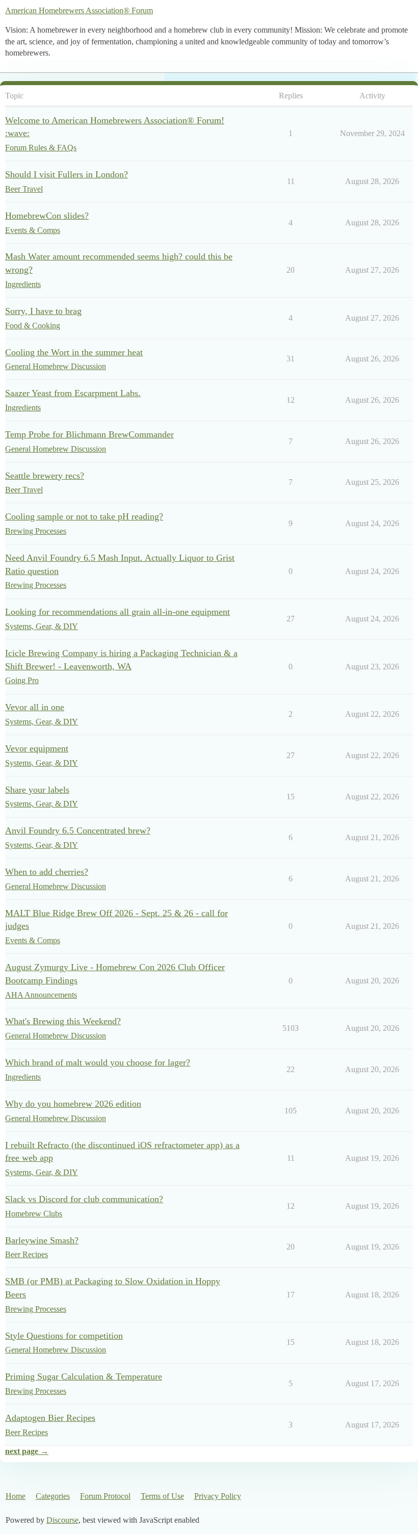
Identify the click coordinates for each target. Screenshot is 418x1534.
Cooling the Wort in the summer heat (74, 352)
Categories (53, 1496)
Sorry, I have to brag (43, 311)
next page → (26, 1451)
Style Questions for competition (64, 1336)
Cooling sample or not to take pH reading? (84, 516)
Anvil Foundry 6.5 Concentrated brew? (77, 830)
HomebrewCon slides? (47, 216)
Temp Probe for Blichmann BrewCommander (89, 434)
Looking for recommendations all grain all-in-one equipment (117, 612)
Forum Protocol (105, 1496)
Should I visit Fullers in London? (66, 174)
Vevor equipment (36, 748)
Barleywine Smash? (42, 1240)
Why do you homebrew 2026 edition (73, 1104)
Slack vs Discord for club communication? (84, 1199)
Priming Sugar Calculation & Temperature (83, 1376)
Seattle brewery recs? (44, 476)
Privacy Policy (217, 1496)
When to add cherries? (46, 872)
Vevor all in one (34, 707)
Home (15, 1496)
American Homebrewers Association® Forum (79, 10)
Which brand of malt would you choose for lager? (97, 1062)
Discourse (62, 1520)
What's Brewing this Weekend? (63, 1021)
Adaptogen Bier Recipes (50, 1418)
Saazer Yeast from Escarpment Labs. (73, 393)
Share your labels (37, 790)
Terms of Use (162, 1496)
